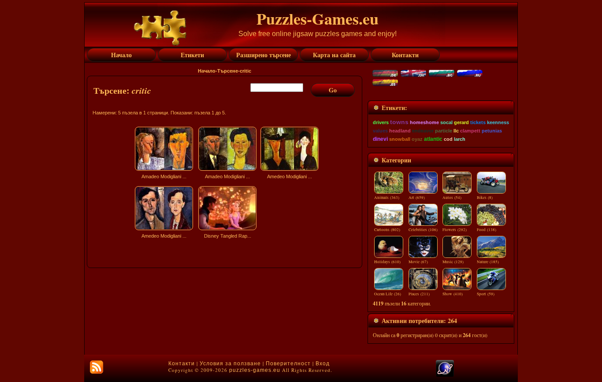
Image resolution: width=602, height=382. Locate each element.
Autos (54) (451, 197)
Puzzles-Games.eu (317, 18)
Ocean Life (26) (387, 294)
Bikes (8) (485, 197)
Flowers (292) (454, 229)
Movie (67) (418, 261)
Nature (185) (488, 261)
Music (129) (453, 261)
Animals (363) (386, 197)
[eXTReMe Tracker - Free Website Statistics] (445, 375)
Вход (323, 363)
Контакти (181, 363)
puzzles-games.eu (254, 370)
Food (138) (486, 229)
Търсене (227, 70)
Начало (207, 70)
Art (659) (417, 197)
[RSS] (96, 367)
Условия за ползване (230, 363)
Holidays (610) (387, 261)
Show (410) (452, 294)
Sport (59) (485, 294)
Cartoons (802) (387, 229)
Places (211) (419, 294)
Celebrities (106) (423, 229)
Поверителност (288, 363)
